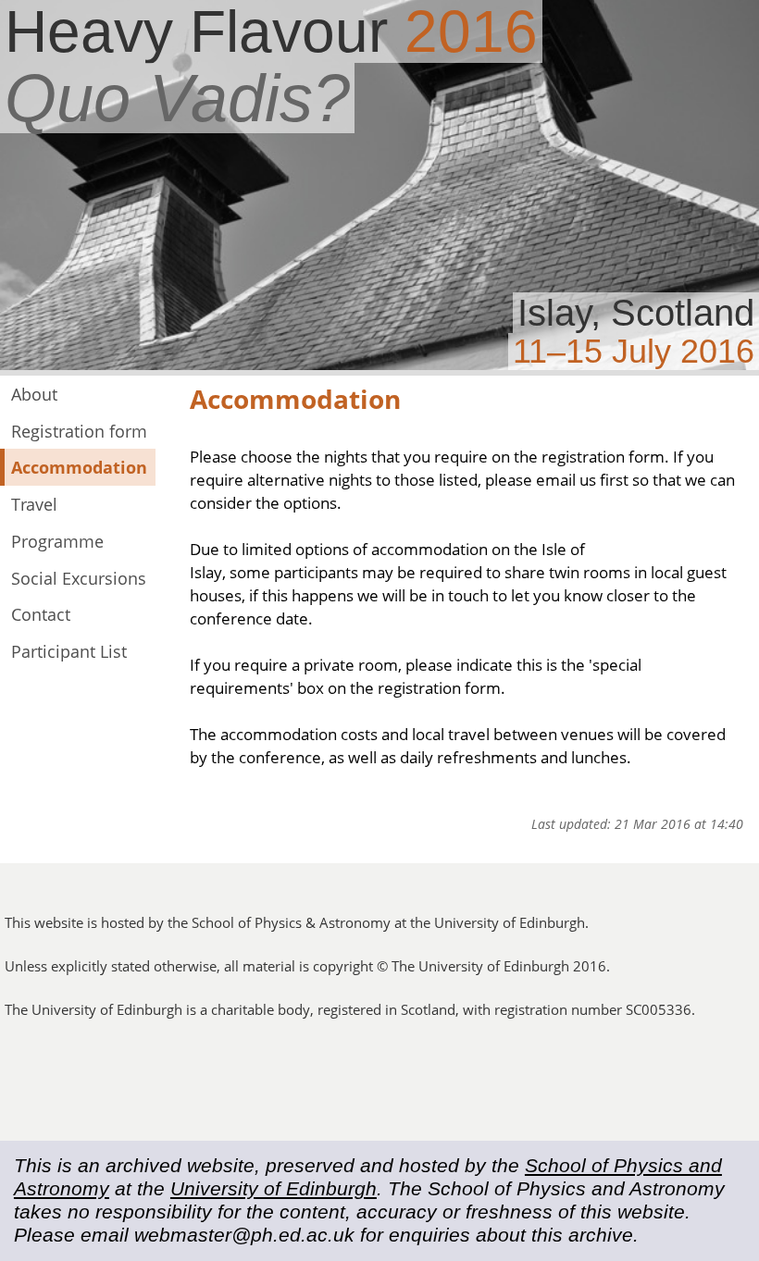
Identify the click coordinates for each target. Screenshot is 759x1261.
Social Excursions (78, 577)
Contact (40, 613)
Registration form (79, 430)
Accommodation (79, 466)
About (34, 393)
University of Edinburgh (273, 1189)
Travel (34, 503)
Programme (57, 540)
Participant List (69, 650)
